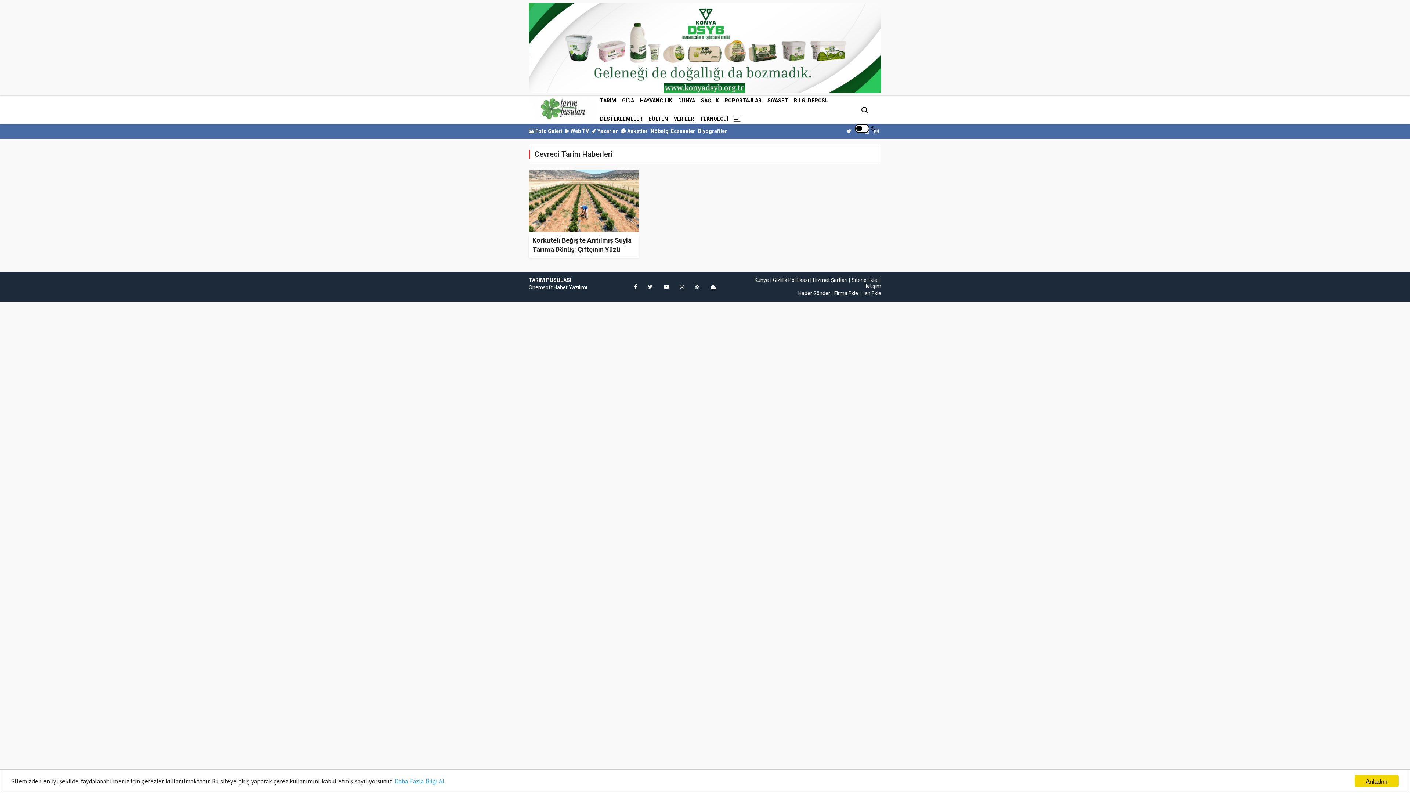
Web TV (579, 131)
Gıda (628, 101)
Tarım (608, 101)
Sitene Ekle (864, 280)
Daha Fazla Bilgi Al (419, 781)
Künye (762, 280)
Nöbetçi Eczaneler (673, 131)
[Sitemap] (713, 287)
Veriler (684, 119)
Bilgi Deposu (811, 101)
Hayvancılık (656, 101)
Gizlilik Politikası (791, 280)
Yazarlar (607, 131)
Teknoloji (714, 119)
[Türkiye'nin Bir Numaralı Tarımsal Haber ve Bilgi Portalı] (563, 108)
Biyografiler (712, 131)
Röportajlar (743, 101)
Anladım (1377, 781)
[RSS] (697, 287)
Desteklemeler (621, 119)
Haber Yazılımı (570, 287)
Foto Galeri (548, 131)
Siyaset (777, 101)
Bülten (658, 119)
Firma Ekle (846, 293)
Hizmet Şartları (830, 280)
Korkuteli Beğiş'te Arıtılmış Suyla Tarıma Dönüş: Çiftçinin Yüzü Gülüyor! (582, 249)
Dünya (686, 101)
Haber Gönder (814, 293)
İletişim (872, 286)
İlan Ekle (871, 293)
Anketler (637, 131)
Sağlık (710, 101)
